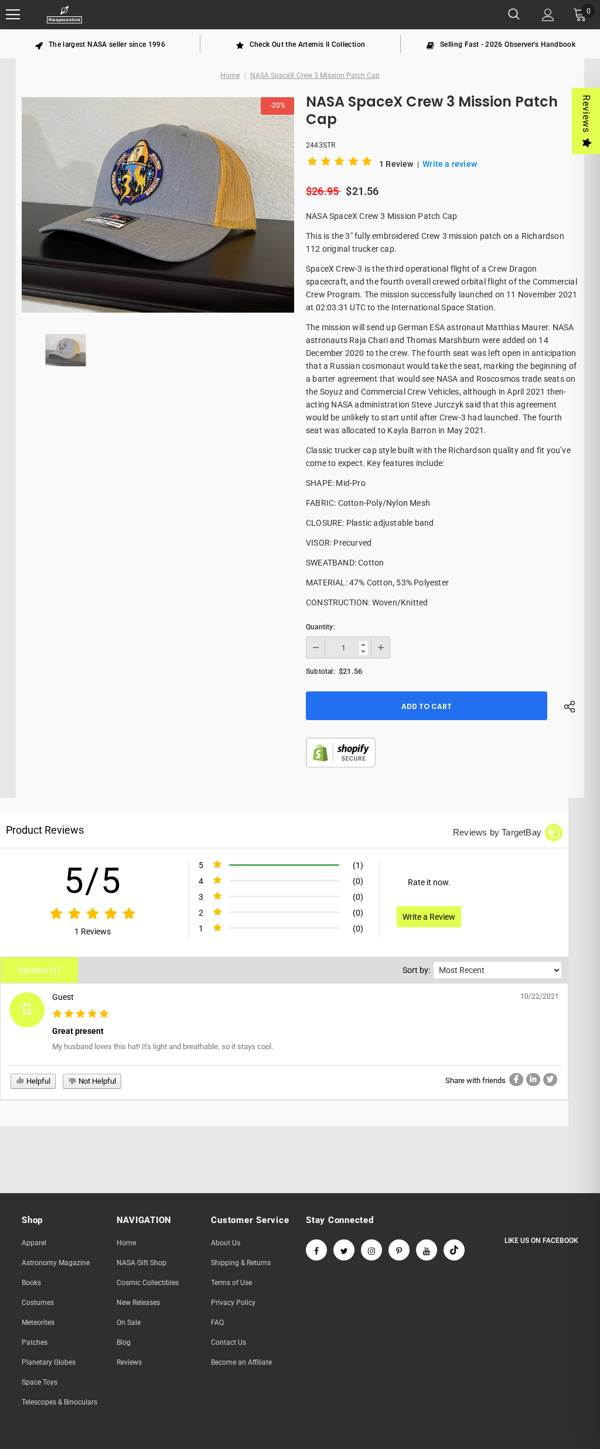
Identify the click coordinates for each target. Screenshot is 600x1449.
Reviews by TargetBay (497, 832)
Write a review (449, 164)
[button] (342, 163)
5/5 (93, 881)
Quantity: (320, 627)
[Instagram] (371, 1249)
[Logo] (64, 15)
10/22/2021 (539, 996)
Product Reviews (45, 830)
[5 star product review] (80, 1014)
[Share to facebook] (516, 1079)
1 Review (397, 164)
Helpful (37, 1081)
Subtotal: (320, 671)
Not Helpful (96, 1081)
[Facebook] (316, 1249)
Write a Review (429, 917)
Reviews (586, 114)
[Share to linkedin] (533, 1079)
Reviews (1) (39, 970)
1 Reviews (92, 931)
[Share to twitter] (550, 1079)
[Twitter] (343, 1249)
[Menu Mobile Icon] (13, 15)
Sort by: (416, 970)
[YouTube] (426, 1249)
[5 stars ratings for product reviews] (93, 914)
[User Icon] (548, 15)
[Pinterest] (399, 1249)
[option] (100, 44)
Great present (78, 1031)
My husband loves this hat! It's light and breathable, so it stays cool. (162, 1046)
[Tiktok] (454, 1249)
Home (230, 75)
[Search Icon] (514, 14)
